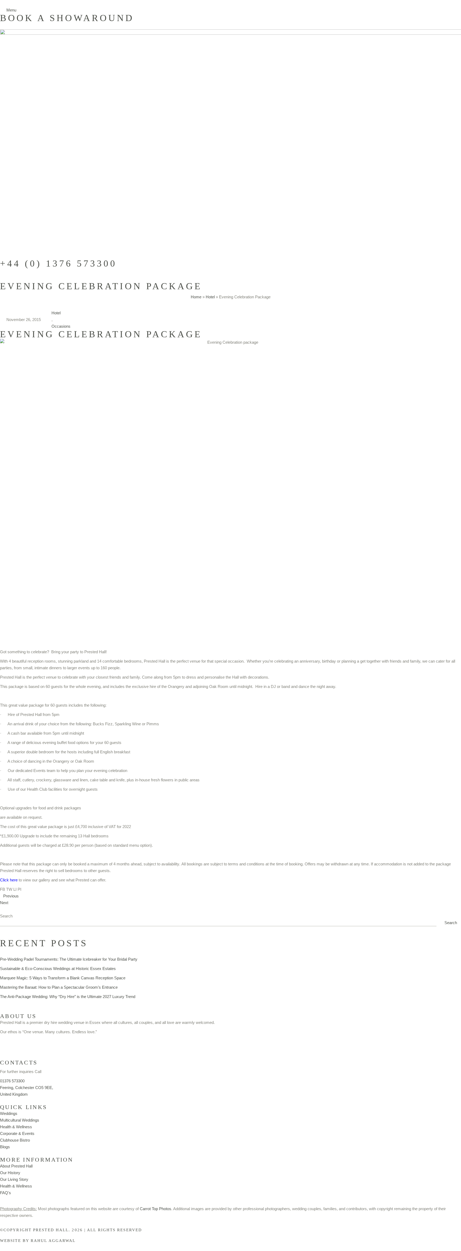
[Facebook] (21, 1044)
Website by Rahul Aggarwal (38, 1240)
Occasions (60, 326)
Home (196, 297)
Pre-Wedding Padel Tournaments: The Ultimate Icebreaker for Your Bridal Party (68, 959)
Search (6, 916)
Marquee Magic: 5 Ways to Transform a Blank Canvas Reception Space (62, 978)
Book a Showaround (67, 18)
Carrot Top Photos (155, 1208)
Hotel (210, 297)
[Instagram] (6, 1044)
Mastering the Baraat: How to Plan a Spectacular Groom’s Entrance (59, 987)
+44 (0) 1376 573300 (58, 263)
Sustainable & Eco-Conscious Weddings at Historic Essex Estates (58, 968)
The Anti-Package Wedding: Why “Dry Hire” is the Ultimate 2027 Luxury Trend (67, 996)
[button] (2, 889)
